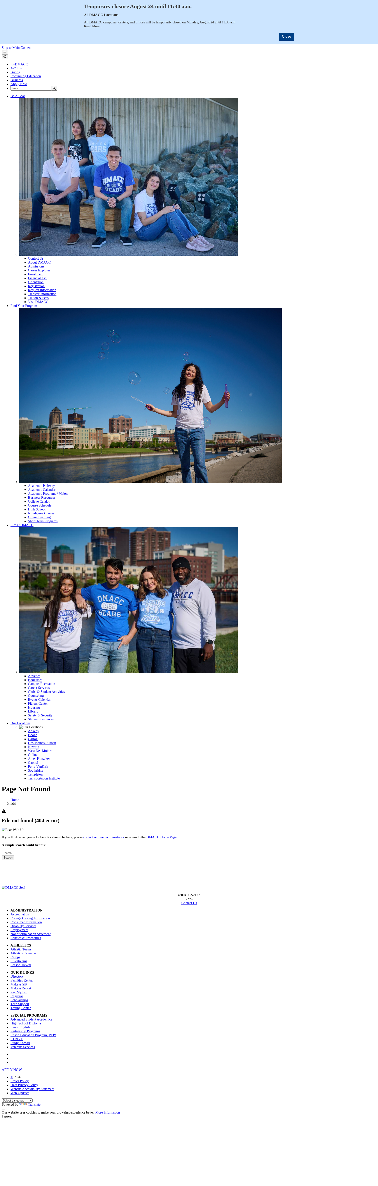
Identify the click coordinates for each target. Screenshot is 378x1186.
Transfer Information (42, 294)
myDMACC (19, 64)
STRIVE (16, 1039)
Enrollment (35, 274)
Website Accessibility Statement (32, 1089)
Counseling (36, 695)
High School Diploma (25, 1023)
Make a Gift (18, 984)
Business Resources (41, 497)
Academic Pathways (42, 485)
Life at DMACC (21, 525)
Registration (36, 286)
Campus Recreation (41, 684)
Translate (34, 1104)
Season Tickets (20, 965)
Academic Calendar (41, 489)
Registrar (16, 996)
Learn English (20, 1027)
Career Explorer (39, 270)
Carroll (33, 739)
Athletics (34, 676)
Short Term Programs (43, 521)
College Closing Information (30, 918)
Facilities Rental (21, 980)
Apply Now (18, 84)
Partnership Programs (25, 1031)
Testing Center (20, 1008)
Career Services (39, 688)
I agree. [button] (7, 1116)
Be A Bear (17, 96)
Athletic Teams (20, 949)
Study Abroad (20, 1043)
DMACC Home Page (161, 837)
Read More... (93, 26)
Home (14, 800)
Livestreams (18, 961)
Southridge (35, 770)
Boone (32, 735)
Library (33, 711)
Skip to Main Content (17, 47)
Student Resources (41, 719)
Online (32, 755)
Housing (34, 707)
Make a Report (20, 988)
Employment (19, 930)
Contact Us (36, 258)
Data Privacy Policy (24, 1085)
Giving (15, 72)
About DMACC (39, 262)
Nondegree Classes (41, 513)
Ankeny (33, 731)
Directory (17, 976)
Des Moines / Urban (42, 743)
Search (8, 857)
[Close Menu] (5, 56)
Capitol (33, 762)
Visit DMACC (38, 302)
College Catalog (39, 501)
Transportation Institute (44, 778)
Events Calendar (39, 699)
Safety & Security (40, 715)
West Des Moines (40, 751)
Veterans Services (22, 1047)
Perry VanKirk (38, 766)
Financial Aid (37, 278)
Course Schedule (39, 505)
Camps (15, 957)
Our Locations (20, 723)
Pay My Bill (18, 992)
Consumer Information (26, 922)
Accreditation (19, 914)
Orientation (36, 282)
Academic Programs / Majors (48, 493)
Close (286, 36)
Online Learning (39, 517)
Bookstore (35, 680)
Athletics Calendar (23, 953)
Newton (33, 747)
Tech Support (19, 1004)
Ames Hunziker (39, 758)
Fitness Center (38, 703)
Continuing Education (25, 76)
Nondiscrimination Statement (30, 934)
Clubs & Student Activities (46, 691)
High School (37, 509)
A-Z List (16, 68)
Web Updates (19, 1093)
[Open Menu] (5, 52)
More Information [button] (107, 1112)
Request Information (42, 290)
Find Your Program (23, 306)
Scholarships (19, 1000)
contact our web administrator (103, 837)
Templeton (35, 774)
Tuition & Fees (38, 298)
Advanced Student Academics (31, 1019)
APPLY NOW (12, 1070)
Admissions (36, 266)
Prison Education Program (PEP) (33, 1035)
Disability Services (23, 926)
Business (16, 80)
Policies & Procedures (25, 938)
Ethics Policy (19, 1081)
